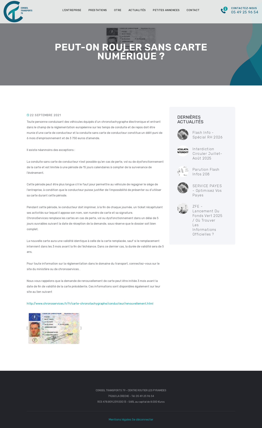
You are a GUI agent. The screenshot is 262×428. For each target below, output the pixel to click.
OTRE (117, 10)
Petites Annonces (166, 10)
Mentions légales (120, 419)
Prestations (97, 10)
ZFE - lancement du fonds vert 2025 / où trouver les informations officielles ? (207, 220)
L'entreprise (71, 10)
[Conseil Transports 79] (18, 11)
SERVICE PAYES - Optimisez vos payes (207, 190)
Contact (193, 10)
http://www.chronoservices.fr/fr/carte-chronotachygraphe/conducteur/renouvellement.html (90, 303)
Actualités (137, 10)
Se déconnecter (142, 419)
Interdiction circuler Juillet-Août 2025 (207, 153)
